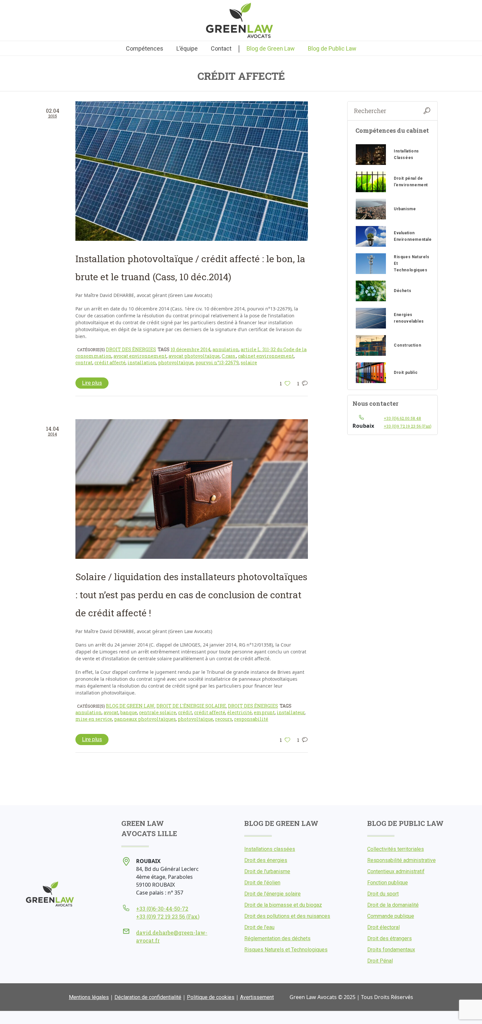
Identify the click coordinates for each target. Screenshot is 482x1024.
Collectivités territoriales (395, 849)
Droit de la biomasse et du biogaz (283, 905)
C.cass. (229, 356)
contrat (83, 362)
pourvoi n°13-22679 (217, 362)
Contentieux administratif (396, 871)
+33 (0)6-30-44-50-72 (162, 908)
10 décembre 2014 (191, 349)
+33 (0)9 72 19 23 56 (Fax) (408, 426)
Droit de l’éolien (262, 882)
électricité (239, 712)
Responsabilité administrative (401, 860)
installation (142, 362)
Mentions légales (89, 997)
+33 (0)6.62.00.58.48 (402, 418)
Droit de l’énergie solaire (272, 894)
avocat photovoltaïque (194, 356)
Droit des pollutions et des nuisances (287, 916)
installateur (291, 712)
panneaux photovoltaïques (145, 719)
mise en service (93, 719)
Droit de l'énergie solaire (191, 706)
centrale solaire (157, 712)
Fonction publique (387, 882)
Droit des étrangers (389, 938)
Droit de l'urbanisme (267, 871)
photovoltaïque (175, 362)
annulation (225, 349)
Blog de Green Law (130, 706)
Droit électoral (383, 927)
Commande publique (390, 916)
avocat (111, 712)
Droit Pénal (380, 961)
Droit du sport (383, 894)
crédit (185, 712)
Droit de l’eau (259, 927)
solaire (249, 362)
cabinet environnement (266, 356)
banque (128, 712)
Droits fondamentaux (391, 949)
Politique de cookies (210, 997)
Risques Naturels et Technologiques (286, 949)
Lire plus (92, 383)
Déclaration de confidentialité (147, 997)
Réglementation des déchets (277, 938)
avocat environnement (140, 356)
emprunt (264, 712)
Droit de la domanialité (393, 905)
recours (223, 719)
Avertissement (257, 997)
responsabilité (251, 719)
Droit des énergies (131, 349)
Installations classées (269, 849)
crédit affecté (110, 362)
